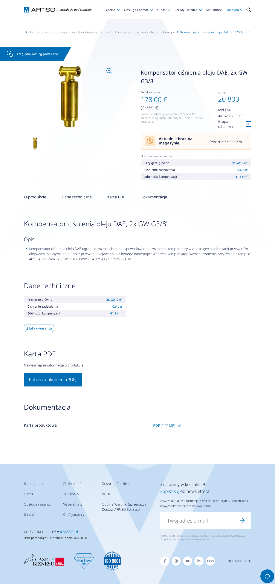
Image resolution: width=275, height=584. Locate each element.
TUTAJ (163, 535)
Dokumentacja (154, 196)
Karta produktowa (40, 425)
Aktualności (214, 10)
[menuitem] (69, 97)
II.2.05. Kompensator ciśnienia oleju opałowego (139, 32)
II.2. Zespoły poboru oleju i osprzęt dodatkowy (63, 32)
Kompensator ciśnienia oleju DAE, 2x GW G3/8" (214, 32)
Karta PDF (116, 196)
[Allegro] (210, 561)
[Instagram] (176, 561)
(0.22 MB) (164, 425)
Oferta (110, 10)
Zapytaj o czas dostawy (225, 141)
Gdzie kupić (72, 483)
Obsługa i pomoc (136, 10)
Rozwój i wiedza (185, 10)
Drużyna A (234, 10)
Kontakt (30, 514)
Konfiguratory (73, 514)
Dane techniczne (77, 196)
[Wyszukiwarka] (247, 9)
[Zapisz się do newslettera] (242, 520)
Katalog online (35, 483)
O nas (161, 10)
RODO (107, 494)
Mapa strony (72, 504)
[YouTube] (187, 561)
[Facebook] (164, 561)
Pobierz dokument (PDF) (52, 379)
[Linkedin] (198, 561)
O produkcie (35, 196)
